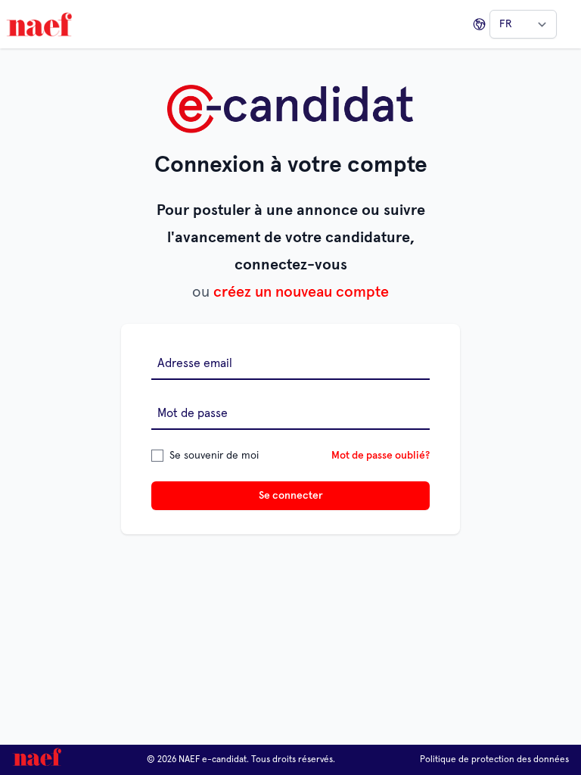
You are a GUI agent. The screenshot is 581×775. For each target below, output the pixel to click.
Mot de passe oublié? (380, 455)
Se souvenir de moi (214, 455)
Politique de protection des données (494, 759)
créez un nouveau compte (301, 292)
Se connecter (291, 495)
